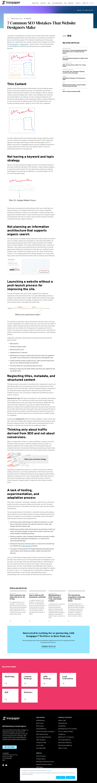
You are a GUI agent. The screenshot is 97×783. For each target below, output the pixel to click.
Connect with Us (49, 646)
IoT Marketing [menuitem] (62, 726)
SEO (8, 18)
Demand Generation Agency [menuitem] (44, 764)
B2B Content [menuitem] (40, 723)
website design (14, 44)
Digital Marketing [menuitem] (41, 729)
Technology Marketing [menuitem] (64, 740)
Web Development (33, 593)
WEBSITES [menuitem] (71, 3)
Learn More (49, 770)
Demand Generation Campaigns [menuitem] (45, 731)
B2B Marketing (52, 593)
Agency (84, 3)
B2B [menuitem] (65, 3)
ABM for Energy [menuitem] (62, 748)
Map (3, 760)
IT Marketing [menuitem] (61, 734)
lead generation (27, 546)
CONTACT (91, 3)
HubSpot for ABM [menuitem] (41, 743)
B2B (69, 593)
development (24, 44)
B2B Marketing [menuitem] (40, 720)
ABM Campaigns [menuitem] (40, 740)
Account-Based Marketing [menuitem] (43, 737)
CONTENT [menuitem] (43, 3)
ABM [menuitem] (49, 3)
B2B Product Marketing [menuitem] (64, 743)
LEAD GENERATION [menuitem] (57, 3)
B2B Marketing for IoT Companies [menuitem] (67, 729)
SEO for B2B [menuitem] (39, 745)
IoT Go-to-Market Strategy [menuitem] (65, 731)
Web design (13, 593)
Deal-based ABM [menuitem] (40, 748)
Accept (60, 777)
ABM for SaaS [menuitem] (62, 720)
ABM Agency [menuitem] (39, 767)
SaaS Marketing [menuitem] (62, 723)
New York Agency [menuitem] (41, 756)
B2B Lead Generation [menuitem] (42, 734)
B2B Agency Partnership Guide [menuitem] (45, 762)
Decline (70, 777)
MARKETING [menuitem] (35, 3)
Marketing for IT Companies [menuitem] (66, 737)
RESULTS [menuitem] (78, 3)
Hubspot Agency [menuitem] (41, 759)
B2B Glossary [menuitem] (40, 726)
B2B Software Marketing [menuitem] (65, 745)
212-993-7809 (8, 758)
